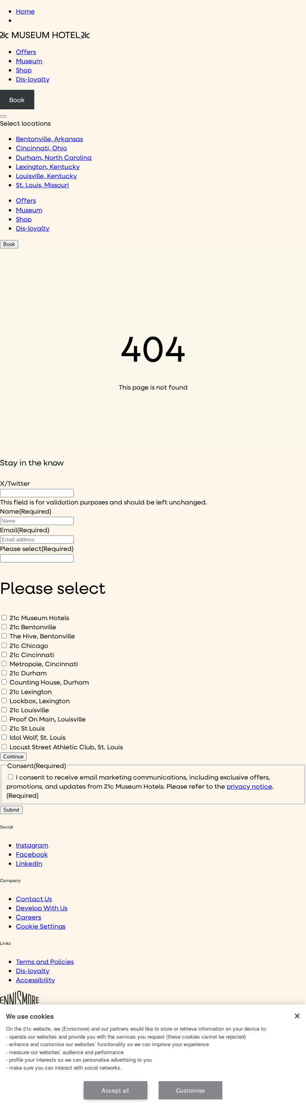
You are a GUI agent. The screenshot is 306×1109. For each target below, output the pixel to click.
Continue (13, 757)
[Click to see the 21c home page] (45, 35)
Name (25, 511)
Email (24, 529)
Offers (26, 51)
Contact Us (34, 898)
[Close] (297, 1016)
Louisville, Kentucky (46, 175)
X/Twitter (15, 483)
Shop (23, 70)
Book (17, 99)
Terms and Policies (45, 961)
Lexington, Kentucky (48, 166)
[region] (153, 1056)
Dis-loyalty (32, 79)
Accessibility (35, 979)
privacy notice (249, 786)
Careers (28, 917)
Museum (29, 60)
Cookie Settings (40, 926)
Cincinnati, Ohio (41, 147)
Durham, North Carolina (54, 157)
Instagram (32, 845)
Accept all (115, 1090)
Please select (37, 548)
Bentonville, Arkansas (49, 138)
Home (25, 11)
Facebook (32, 854)
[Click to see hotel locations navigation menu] (3, 116)
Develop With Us (41, 907)
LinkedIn (29, 863)
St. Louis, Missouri (42, 184)
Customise (190, 1090)
